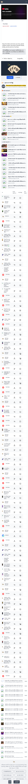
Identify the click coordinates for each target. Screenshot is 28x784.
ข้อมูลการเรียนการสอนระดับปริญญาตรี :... (7, 382)
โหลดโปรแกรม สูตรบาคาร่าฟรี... (7, 231)
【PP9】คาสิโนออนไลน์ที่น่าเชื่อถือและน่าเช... (7, 235)
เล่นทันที (17, 782)
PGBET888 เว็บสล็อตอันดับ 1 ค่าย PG (7, 373)
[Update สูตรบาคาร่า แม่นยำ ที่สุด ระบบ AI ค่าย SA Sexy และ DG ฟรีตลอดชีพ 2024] (4, 150)
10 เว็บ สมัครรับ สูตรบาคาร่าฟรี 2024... (7, 207)
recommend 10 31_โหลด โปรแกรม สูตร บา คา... (7, 608)
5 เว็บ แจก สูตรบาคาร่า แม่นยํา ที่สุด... (7, 603)
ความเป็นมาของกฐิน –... (6, 469)
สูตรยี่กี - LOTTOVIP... (7, 666)
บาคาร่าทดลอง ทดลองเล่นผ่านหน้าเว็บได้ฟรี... (7, 565)
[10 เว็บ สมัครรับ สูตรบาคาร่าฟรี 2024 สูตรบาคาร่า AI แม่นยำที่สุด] (4, 133)
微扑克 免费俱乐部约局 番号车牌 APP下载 (8, 779)
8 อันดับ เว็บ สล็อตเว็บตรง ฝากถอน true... (7, 329)
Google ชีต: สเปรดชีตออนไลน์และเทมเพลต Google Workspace (20, 58)
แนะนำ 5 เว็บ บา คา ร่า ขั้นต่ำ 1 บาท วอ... (7, 570)
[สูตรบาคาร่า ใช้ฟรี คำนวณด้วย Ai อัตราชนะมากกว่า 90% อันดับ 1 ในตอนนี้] (4, 154)
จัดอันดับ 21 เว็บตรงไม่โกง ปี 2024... (7, 334)
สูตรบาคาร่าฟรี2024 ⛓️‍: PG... (6, 454)
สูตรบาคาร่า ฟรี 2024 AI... (7, 657)
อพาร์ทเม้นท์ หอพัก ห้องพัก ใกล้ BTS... (6, 521)
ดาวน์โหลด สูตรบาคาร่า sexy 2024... (7, 497)
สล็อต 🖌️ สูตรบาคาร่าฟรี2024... (7, 397)
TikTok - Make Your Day (8, 58)
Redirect (7, 216)
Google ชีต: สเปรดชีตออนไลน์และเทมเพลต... (6, 269)
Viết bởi (7, 535)
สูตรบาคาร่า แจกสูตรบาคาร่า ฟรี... (7, 197)
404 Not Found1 (6, 202)
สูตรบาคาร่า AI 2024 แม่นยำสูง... (7, 623)
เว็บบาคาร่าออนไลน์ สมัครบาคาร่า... (7, 638)
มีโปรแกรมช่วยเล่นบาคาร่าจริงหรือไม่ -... (7, 507)
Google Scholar (6, 671)
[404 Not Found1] (4, 124)
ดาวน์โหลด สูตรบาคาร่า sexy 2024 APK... (7, 445)
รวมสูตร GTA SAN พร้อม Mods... (6, 212)
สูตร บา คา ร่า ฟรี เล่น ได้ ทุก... (7, 516)
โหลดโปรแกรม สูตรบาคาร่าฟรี (13, 100)
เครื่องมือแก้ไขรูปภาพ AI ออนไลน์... (7, 343)
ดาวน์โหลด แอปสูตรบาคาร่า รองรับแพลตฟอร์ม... (7, 284)
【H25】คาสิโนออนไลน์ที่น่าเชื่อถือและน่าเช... (7, 628)
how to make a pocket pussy (8, 775)
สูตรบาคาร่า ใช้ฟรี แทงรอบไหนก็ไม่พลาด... (7, 512)
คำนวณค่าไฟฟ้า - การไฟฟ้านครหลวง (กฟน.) (7, 290)
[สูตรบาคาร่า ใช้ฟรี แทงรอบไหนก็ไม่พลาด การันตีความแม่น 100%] (4, 138)
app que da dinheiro (20, 771)
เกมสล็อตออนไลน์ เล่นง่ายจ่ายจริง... (6, 575)
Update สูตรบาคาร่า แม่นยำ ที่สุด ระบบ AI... (7, 226)
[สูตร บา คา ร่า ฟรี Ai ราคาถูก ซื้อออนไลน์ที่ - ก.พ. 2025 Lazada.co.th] (4, 120)
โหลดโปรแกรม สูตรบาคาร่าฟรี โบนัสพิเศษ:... (7, 310)
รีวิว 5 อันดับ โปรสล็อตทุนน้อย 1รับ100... (7, 411)
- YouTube (7, 53)
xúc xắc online (20, 775)
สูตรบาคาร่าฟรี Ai (11, 113)
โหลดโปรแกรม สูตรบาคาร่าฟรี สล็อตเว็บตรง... (7, 240)
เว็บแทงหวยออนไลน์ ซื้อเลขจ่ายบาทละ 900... (7, 363)
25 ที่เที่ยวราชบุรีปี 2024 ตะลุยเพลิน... (7, 430)
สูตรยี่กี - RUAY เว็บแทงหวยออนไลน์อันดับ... (7, 300)
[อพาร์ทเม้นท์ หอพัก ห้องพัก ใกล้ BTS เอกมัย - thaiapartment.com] (4, 99)
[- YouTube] (4, 94)
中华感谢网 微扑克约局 (8, 771)
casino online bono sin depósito (21, 779)
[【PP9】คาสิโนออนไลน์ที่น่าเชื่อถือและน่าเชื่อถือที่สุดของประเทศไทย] (4, 112)
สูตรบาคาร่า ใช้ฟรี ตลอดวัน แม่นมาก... (7, 492)
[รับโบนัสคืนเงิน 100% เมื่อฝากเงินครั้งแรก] (9, 781)
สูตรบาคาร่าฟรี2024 (11, 95)
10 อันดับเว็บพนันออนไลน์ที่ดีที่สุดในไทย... (7, 614)
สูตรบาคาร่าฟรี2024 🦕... (7, 245)
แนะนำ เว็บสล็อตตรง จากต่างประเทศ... (7, 642)
